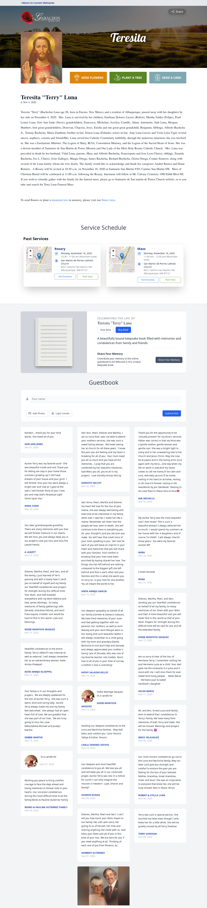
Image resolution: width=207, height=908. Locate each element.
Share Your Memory (169, 359)
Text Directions (65, 276)
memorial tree (60, 200)
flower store (108, 200)
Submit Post (171, 413)
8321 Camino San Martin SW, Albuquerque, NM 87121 (76, 268)
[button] (39, 256)
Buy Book (123, 329)
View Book (105, 329)
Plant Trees (88, 276)
